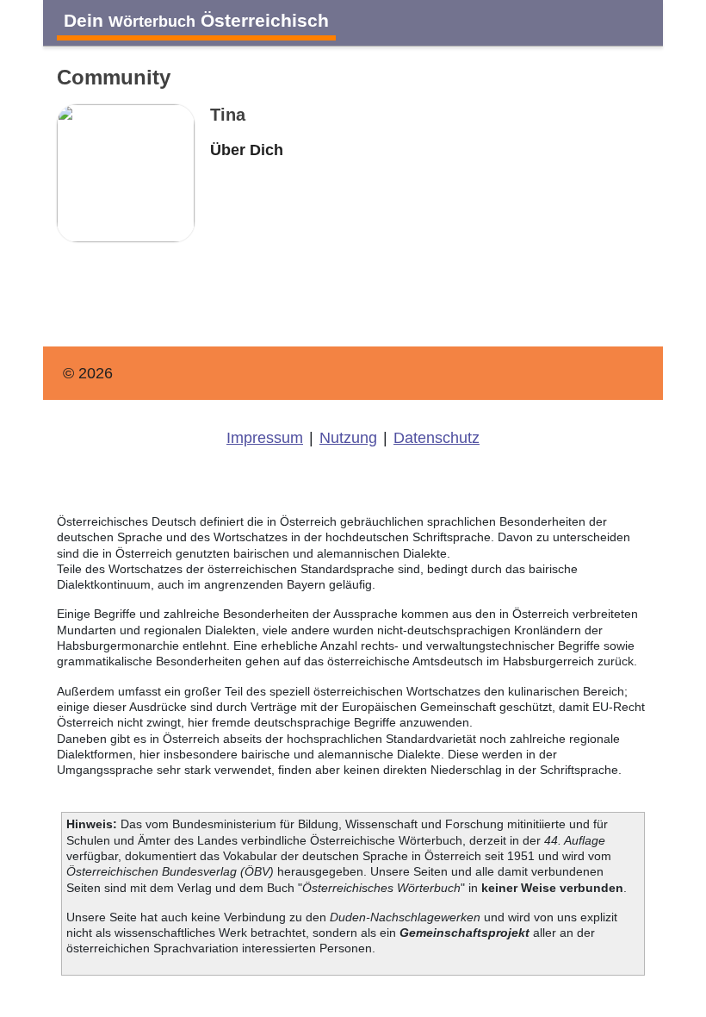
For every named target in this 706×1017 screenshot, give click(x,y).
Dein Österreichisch (196, 20)
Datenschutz (436, 437)
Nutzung (348, 437)
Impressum (264, 437)
